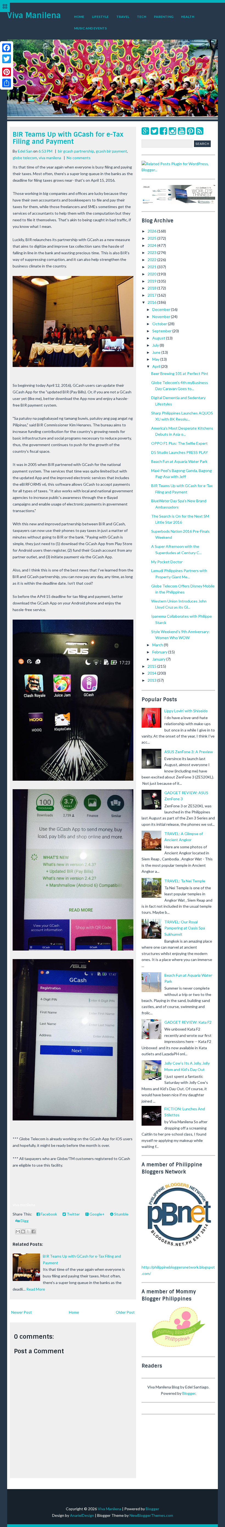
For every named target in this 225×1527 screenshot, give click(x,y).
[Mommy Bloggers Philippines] (178, 1347)
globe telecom (25, 157)
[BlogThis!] (23, 1231)
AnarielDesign (82, 1515)
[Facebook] (163, 130)
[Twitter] (154, 130)
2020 (152, 274)
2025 (152, 238)
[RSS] (199, 130)
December (161, 309)
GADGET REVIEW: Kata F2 (188, 1022)
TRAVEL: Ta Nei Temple (184, 881)
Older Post (125, 1312)
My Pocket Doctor (166, 561)
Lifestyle (100, 17)
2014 (152, 673)
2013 (152, 680)
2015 (152, 666)
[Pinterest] (190, 130)
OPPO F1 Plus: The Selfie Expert (179, 443)
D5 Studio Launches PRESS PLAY (179, 452)
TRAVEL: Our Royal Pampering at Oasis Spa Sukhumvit (184, 928)
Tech (141, 17)
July (156, 345)
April (156, 366)
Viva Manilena (34, 15)
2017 (152, 295)
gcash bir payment (111, 151)
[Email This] (18, 1231)
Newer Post (21, 1312)
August (159, 338)
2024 (152, 245)
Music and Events (90, 28)
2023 (152, 252)
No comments (79, 157)
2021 (152, 266)
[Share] (6, 83)
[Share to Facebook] (33, 1231)
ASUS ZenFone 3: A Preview (188, 751)
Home (79, 17)
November (161, 316)
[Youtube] (181, 130)
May (156, 359)
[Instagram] (172, 130)
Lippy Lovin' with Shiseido (186, 710)
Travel (122, 17)
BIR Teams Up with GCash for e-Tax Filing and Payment (68, 138)
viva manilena (50, 157)
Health (187, 17)
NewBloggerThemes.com (151, 1515)
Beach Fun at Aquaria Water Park (179, 461)
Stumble (120, 1214)
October (160, 323)
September (162, 330)
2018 (152, 288)
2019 (152, 281)
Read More (35, 1289)
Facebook (48, 1214)
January (159, 659)
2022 (152, 259)
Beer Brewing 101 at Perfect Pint (179, 373)
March (158, 644)
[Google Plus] (145, 130)
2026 (152, 231)
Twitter (73, 1214)
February (160, 652)
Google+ (97, 1214)
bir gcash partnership (76, 151)
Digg (24, 1220)
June (156, 352)
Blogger (188, 1393)
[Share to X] (28, 1231)
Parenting (163, 17)
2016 (152, 302)
